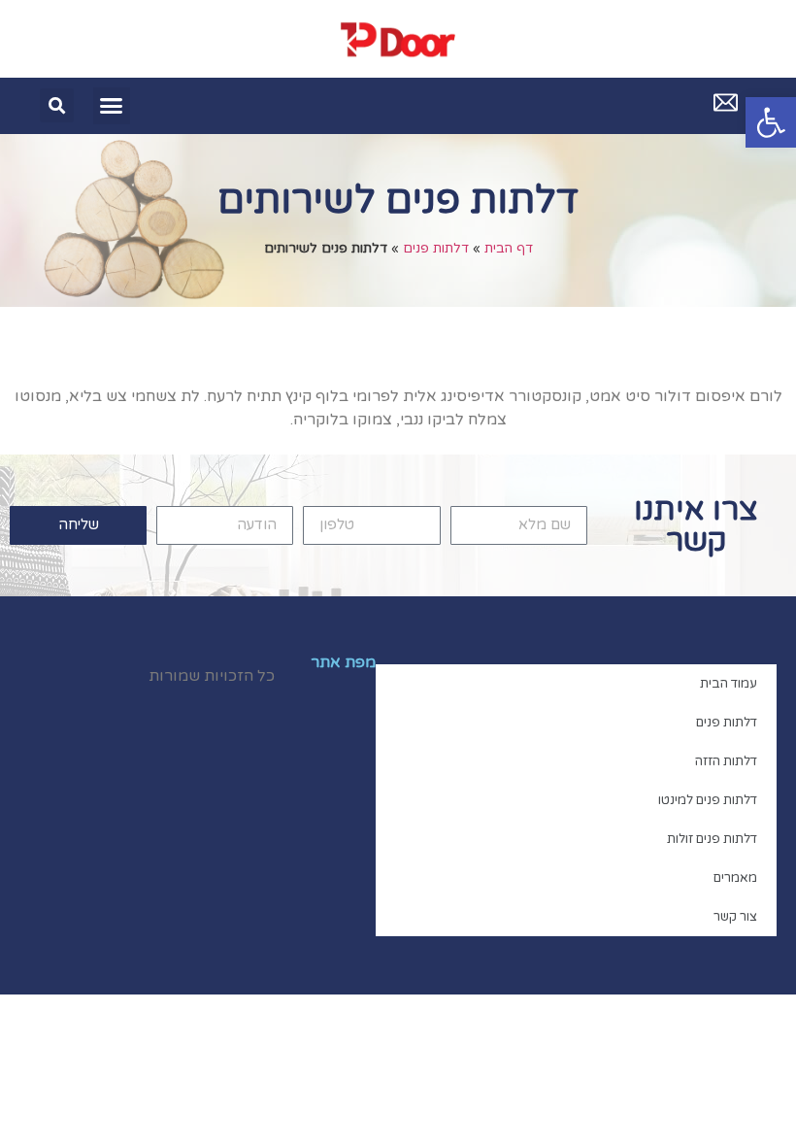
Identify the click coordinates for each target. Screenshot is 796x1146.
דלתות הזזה (726, 761)
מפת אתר (343, 662)
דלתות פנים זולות (712, 839)
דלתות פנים (436, 248)
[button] (771, 122)
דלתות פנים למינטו (707, 800)
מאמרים (735, 878)
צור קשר (735, 917)
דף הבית (508, 248)
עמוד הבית (728, 683)
